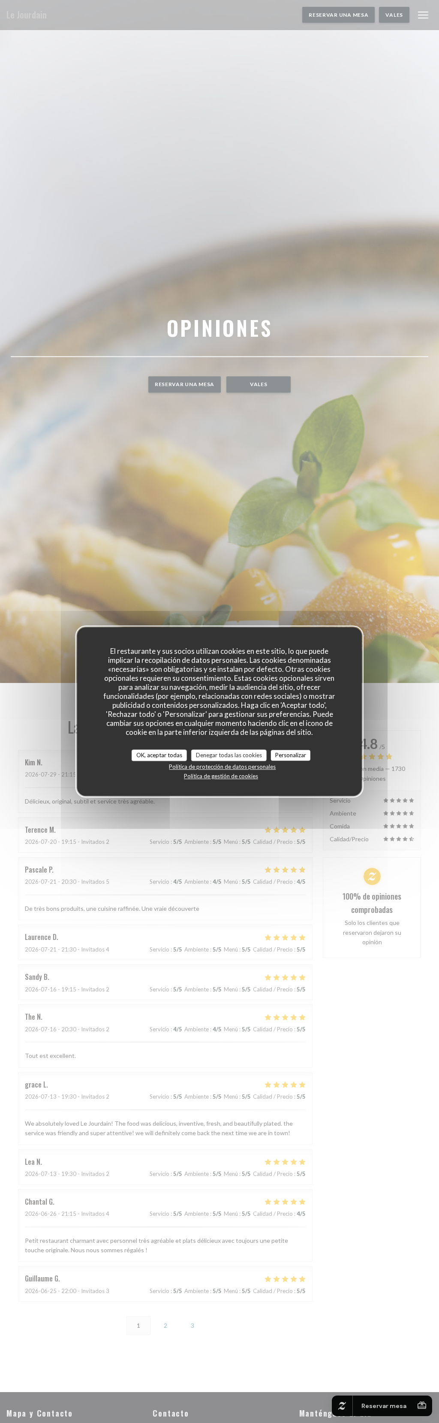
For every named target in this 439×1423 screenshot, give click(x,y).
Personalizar (290, 755)
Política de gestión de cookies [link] (221, 776)
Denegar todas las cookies (229, 755)
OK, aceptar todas (159, 755)
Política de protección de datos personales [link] (222, 766)
